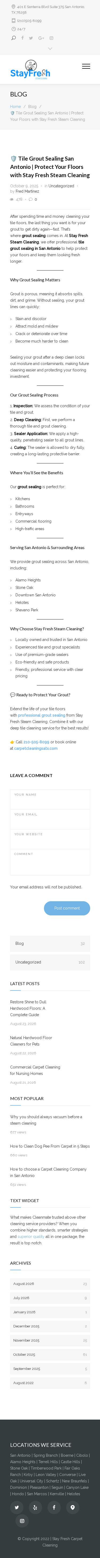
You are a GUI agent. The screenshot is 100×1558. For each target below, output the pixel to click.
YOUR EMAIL (26, 814)
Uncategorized (61, 186)
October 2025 (50, 1355)
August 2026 (50, 1284)
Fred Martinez (27, 191)
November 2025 (50, 1340)
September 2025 (50, 1369)
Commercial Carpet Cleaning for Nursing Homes (35, 1070)
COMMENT (23, 854)
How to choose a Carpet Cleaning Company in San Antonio (48, 1172)
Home (15, 106)
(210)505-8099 (29, 21)
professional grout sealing (41, 715)
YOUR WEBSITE (28, 834)
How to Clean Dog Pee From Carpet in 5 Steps (50, 1146)
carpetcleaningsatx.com (36, 748)
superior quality (31, 1236)
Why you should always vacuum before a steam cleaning (46, 1120)
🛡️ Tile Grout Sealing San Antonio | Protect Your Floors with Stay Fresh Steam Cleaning (50, 166)
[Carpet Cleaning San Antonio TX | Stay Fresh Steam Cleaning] (46, 69)
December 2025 (50, 1326)
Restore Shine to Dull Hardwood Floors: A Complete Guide (28, 1008)
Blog (50, 943)
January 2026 (50, 1312)
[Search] (14, 38)
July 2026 (50, 1298)
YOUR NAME (25, 795)
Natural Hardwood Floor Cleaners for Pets (31, 1041)
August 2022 (50, 1383)
